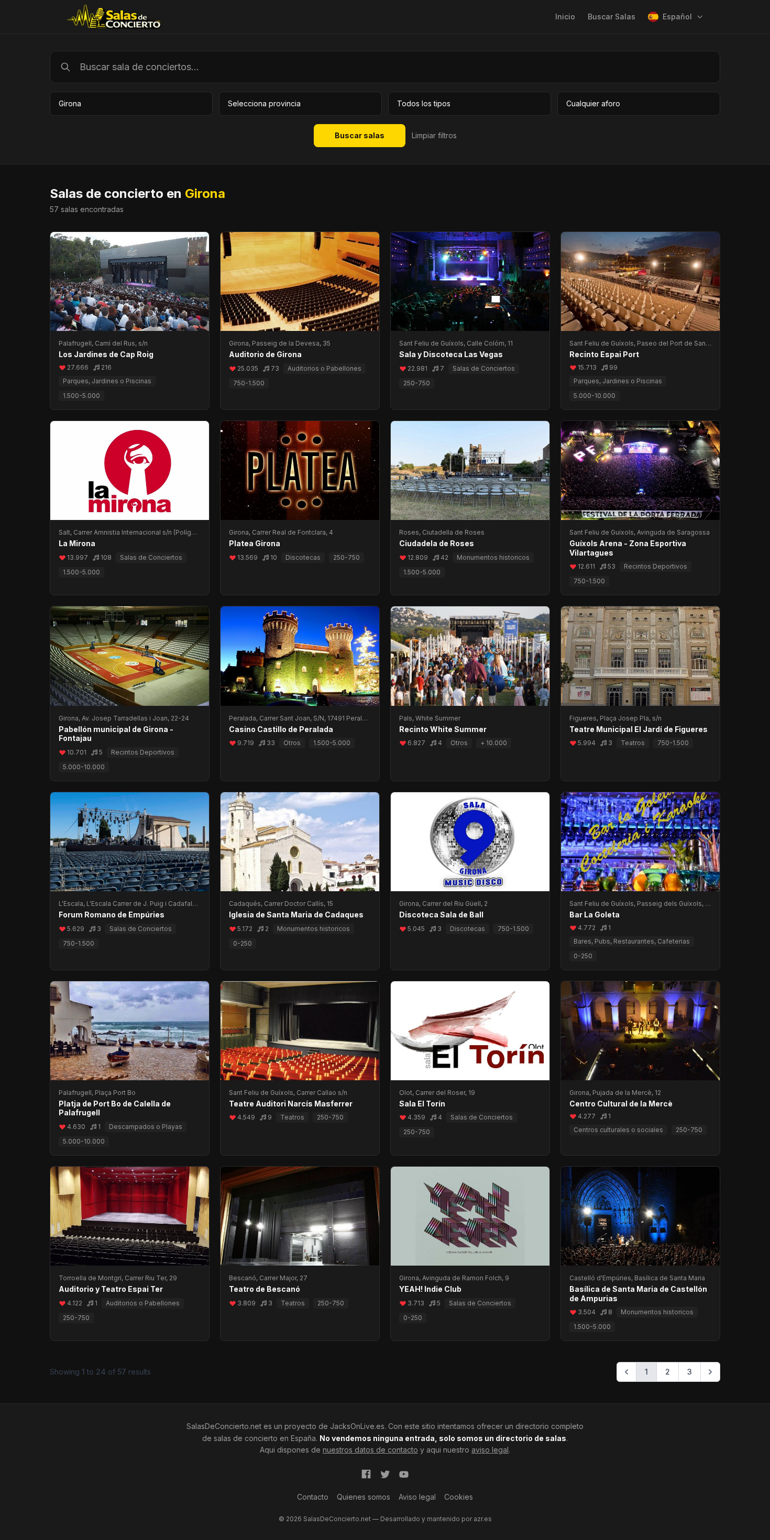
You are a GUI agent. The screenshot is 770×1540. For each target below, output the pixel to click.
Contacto (312, 1496)
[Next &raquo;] (710, 1372)
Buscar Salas (611, 16)
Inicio (565, 16)
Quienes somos (363, 1496)
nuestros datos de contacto (370, 1449)
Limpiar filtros (434, 135)
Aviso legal (417, 1496)
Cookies (458, 1496)
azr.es (483, 1519)
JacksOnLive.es (357, 1426)
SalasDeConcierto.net (223, 1426)
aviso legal (490, 1449)
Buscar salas (359, 135)
